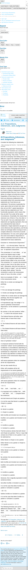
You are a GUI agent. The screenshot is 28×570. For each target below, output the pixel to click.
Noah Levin (8, 131)
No (8, 543)
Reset (2, 42)
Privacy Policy (4, 561)
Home (7, 120)
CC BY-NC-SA (22, 523)
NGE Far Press (21, 133)
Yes (3, 543)
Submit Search (4, 32)
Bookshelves (17, 120)
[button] (5, 93)
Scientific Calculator (7, 82)
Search (3, 568)
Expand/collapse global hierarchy (2, 120)
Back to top (3, 530)
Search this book (4, 27)
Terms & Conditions (12, 561)
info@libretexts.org (6, 564)
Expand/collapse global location (26, 120)
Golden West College (11, 133)
